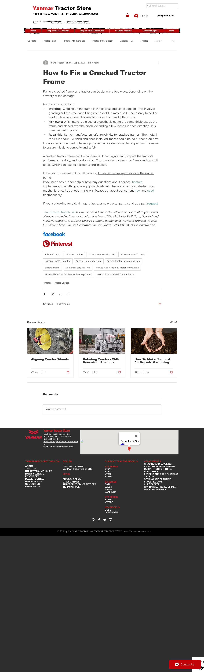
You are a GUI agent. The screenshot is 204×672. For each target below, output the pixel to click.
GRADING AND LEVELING (158, 464)
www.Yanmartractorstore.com (137, 531)
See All (173, 321)
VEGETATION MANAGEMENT (159, 466)
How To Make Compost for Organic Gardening (152, 361)
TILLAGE (149, 476)
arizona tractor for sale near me (123, 261)
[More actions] (159, 63)
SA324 (108, 487)
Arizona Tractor (53, 254)
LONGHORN (111, 512)
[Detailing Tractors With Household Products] (102, 341)
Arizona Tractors (74, 254)
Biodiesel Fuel (127, 41)
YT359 (108, 474)
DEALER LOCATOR (73, 466)
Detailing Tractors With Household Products (101, 361)
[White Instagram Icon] (110, 520)
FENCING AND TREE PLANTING (161, 474)
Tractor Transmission (102, 41)
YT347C (109, 471)
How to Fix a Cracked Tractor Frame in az (117, 267)
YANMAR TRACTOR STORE (77, 469)
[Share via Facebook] (44, 294)
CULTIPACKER (152, 484)
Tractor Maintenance (74, 41)
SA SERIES (110, 481)
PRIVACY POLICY (72, 479)
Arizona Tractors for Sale (89, 261)
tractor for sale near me (78, 267)
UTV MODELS (112, 507)
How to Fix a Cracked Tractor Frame (115, 274)
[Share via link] (67, 294)
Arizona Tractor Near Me (57, 261)
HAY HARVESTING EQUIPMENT (161, 487)
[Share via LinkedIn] (60, 294)
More (157, 41)
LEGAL (66, 474)
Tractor (144, 41)
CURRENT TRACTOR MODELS (121, 461)
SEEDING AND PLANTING (157, 479)
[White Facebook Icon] (99, 520)
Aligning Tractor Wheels (50, 359)
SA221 (108, 484)
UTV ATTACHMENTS (155, 489)
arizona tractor (52, 267)
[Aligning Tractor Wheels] (50, 341)
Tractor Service (61, 283)
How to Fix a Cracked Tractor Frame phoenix (68, 274)
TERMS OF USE (71, 487)
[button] (127, 15)
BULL (108, 510)
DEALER (67, 461)
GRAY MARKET (71, 481)
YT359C (109, 476)
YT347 (108, 469)
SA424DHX (110, 492)
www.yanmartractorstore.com (58, 446)
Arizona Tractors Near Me (102, 254)
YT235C (109, 502)
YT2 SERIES (111, 497)
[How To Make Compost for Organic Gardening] (154, 341)
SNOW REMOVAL (153, 481)
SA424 (108, 489)
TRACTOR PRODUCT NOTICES (79, 484)
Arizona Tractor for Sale (132, 254)
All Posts (31, 41)
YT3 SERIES (111, 466)
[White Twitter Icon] (105, 520)
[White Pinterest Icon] (93, 520)
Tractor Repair (50, 41)
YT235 (108, 499)
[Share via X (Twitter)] (52, 294)
